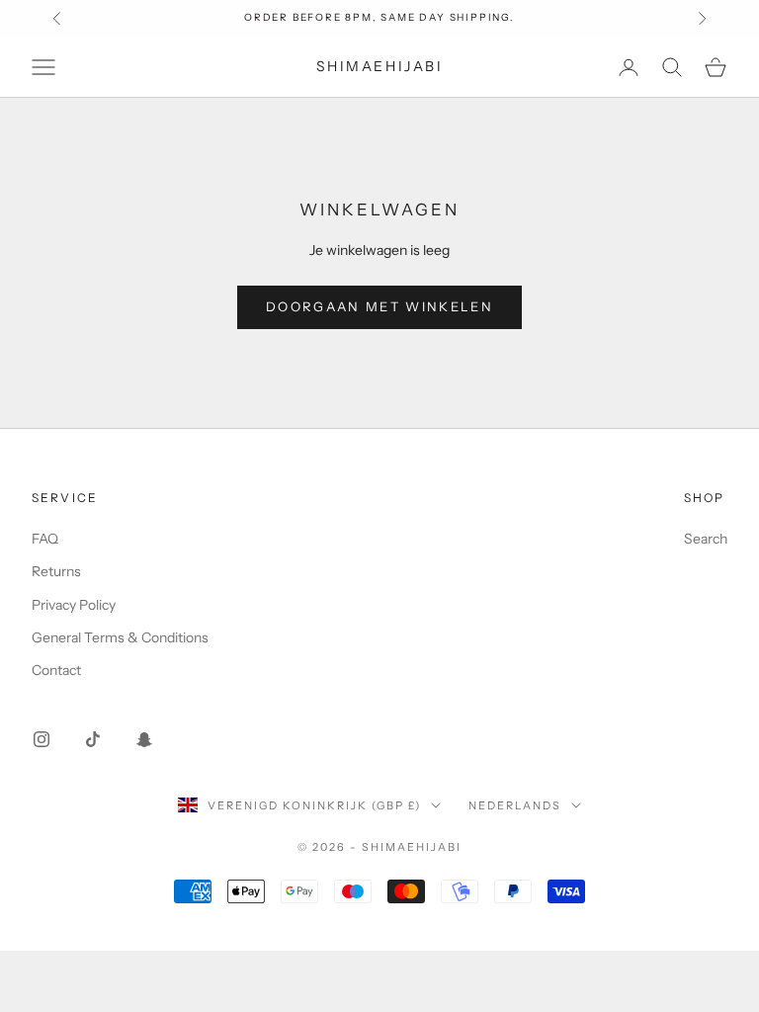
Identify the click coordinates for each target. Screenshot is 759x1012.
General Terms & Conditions (120, 637)
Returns (56, 571)
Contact (56, 670)
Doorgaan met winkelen (379, 306)
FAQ (45, 539)
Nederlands (514, 805)
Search (705, 539)
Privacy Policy (74, 605)
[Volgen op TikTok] (93, 739)
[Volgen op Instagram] (41, 739)
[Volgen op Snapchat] (144, 739)
